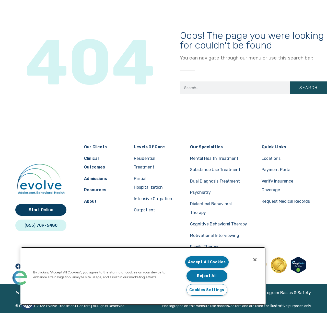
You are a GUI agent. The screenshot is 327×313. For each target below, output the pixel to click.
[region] (143, 276)
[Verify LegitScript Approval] (298, 272)
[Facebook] (18, 266)
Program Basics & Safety (287, 292)
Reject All (207, 276)
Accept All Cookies (207, 262)
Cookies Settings (206, 290)
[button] (19, 278)
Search (308, 87)
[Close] (255, 259)
